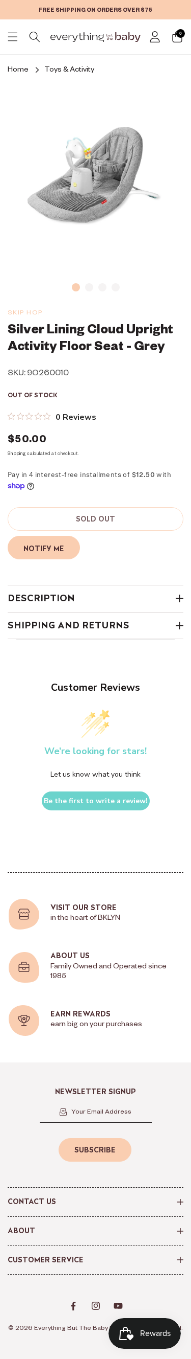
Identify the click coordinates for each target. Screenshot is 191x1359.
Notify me (43, 548)
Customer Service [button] (46, 1260)
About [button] (21, 1231)
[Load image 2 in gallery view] (89, 287)
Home (18, 70)
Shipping (17, 454)
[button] (13, 37)
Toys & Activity (69, 70)
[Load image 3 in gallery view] (102, 287)
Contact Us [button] (32, 1201)
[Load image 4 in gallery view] (116, 287)
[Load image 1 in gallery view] (76, 287)
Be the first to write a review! (96, 801)
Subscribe (95, 1150)
